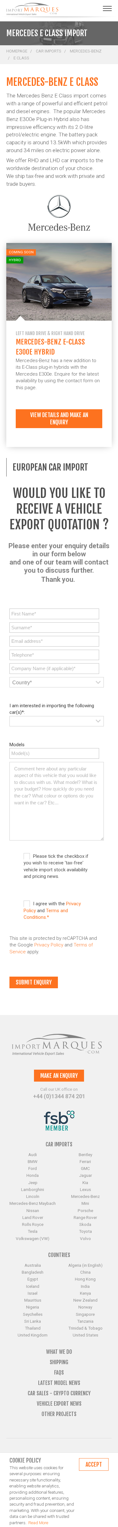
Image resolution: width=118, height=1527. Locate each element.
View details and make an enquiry (59, 418)
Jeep (32, 1182)
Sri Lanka (32, 1321)
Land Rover (32, 1217)
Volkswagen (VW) (32, 1238)
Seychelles (32, 1314)
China (85, 1272)
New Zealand (85, 1300)
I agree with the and (52, 910)
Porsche (85, 1210)
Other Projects (59, 1414)
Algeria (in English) (85, 1265)
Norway (85, 1306)
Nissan (32, 1210)
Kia (85, 1182)
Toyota (85, 1231)
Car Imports (48, 51)
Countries (59, 1255)
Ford (32, 1168)
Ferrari (85, 1161)
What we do (59, 1351)
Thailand (33, 1328)
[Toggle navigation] (107, 8)
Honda (32, 1175)
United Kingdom (33, 1334)
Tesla (32, 1231)
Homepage (16, 51)
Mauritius (32, 1300)
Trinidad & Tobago (85, 1328)
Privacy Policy (48, 945)
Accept (94, 1464)
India (85, 1286)
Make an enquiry (59, 1075)
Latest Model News (59, 1383)
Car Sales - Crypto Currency (59, 1393)
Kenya (85, 1293)
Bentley (85, 1154)
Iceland (32, 1286)
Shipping (59, 1362)
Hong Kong (85, 1279)
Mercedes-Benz (86, 51)
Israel (32, 1293)
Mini (85, 1203)
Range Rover (85, 1217)
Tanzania (85, 1321)
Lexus (85, 1189)
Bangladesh (32, 1272)
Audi (32, 1154)
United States (85, 1334)
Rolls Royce (32, 1224)
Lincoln (32, 1196)
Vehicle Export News (59, 1403)
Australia (33, 1265)
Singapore (85, 1314)
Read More (38, 1522)
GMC (85, 1168)
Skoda (85, 1224)
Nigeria (32, 1306)
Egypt (32, 1279)
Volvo (85, 1238)
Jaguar (85, 1175)
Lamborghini (32, 1189)
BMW (32, 1161)
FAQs (59, 1372)
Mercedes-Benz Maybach (32, 1203)
